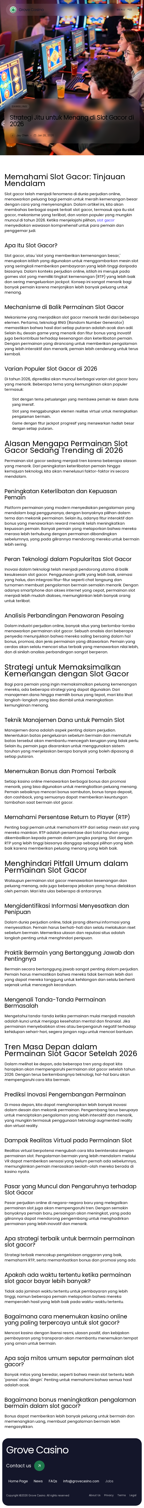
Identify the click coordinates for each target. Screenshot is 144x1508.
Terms (121, 1495)
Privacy (109, 1495)
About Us (94, 1495)
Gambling (19, 106)
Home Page (18, 1481)
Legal (133, 1495)
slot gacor (106, 220)
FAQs (53, 1481)
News (38, 1481)
